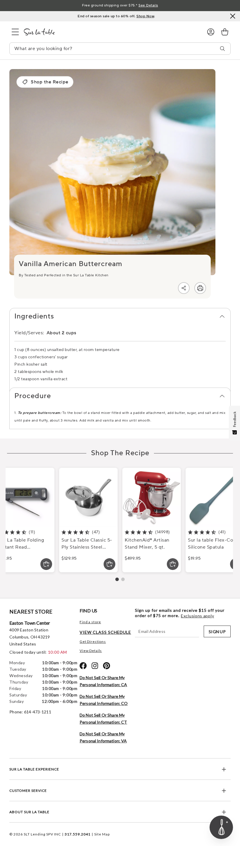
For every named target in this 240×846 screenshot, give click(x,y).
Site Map (102, 834)
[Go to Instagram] (94, 665)
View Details (91, 650)
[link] (225, 32)
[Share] (184, 288)
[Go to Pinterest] (106, 665)
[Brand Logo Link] (110, 31)
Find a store (90, 622)
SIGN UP (217, 631)
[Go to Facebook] (83, 665)
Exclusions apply (197, 616)
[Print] (200, 288)
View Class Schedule (105, 632)
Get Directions (93, 641)
